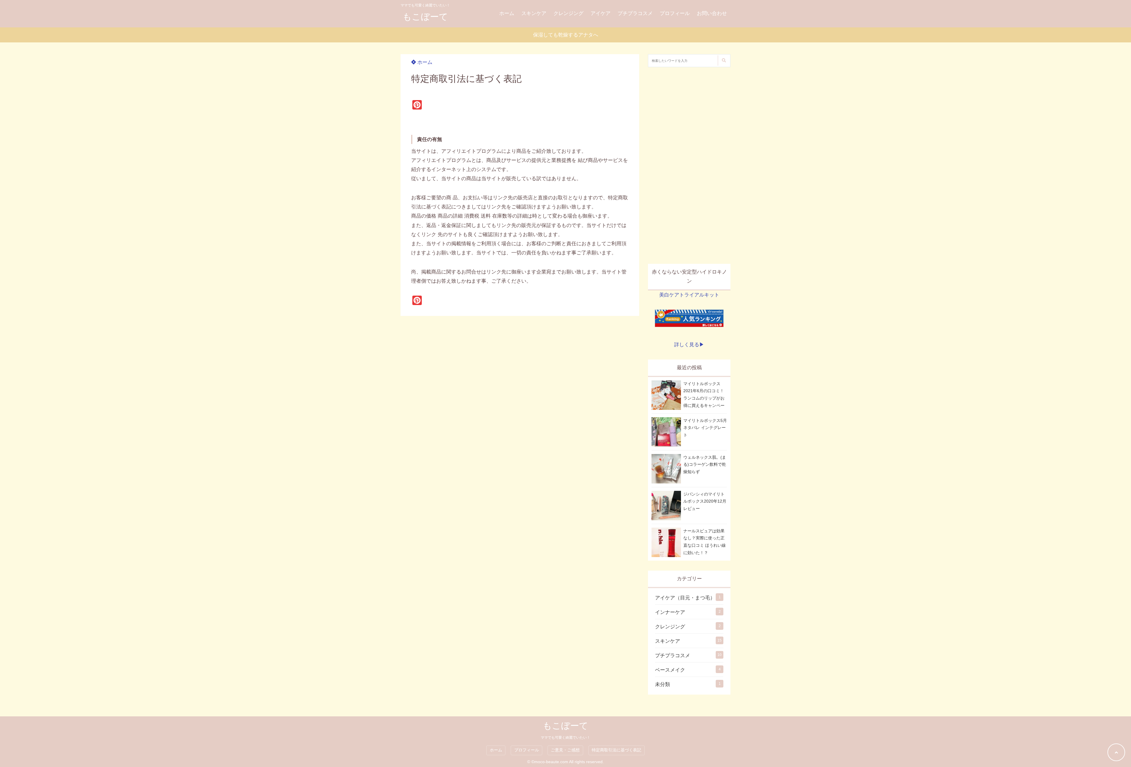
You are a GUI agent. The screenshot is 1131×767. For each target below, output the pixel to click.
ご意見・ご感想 (565, 750)
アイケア (601, 13)
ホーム (506, 13)
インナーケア (670, 612)
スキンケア (533, 13)
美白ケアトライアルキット (689, 295)
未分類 (662, 684)
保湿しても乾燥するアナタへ (565, 35)
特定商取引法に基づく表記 (616, 750)
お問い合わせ (712, 13)
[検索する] (724, 60)
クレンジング (568, 13)
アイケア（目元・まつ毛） (685, 598)
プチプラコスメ (635, 13)
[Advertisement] (689, 165)
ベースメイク (670, 670)
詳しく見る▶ (689, 344)
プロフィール (675, 13)
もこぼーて (425, 16)
